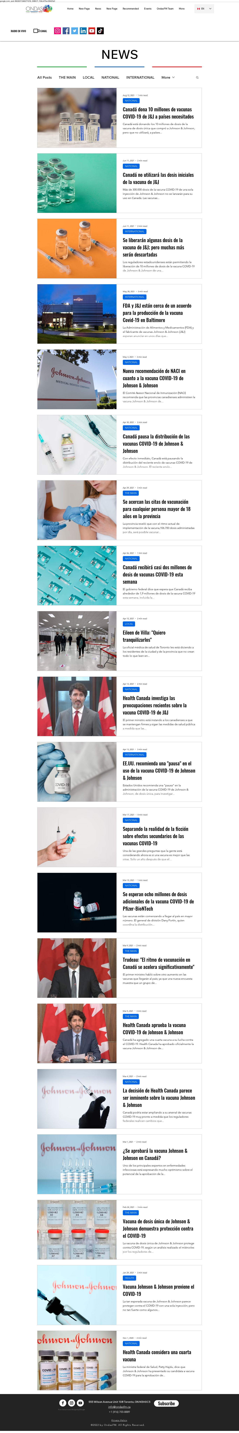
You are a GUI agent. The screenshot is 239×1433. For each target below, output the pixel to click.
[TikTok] (100, 30)
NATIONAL (110, 77)
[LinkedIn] (83, 30)
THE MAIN (67, 77)
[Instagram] (57, 30)
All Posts (44, 77)
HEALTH (129, 1278)
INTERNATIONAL (140, 77)
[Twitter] (74, 30)
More (165, 77)
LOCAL (88, 77)
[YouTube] (91, 30)
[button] (197, 78)
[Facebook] (66, 30)
